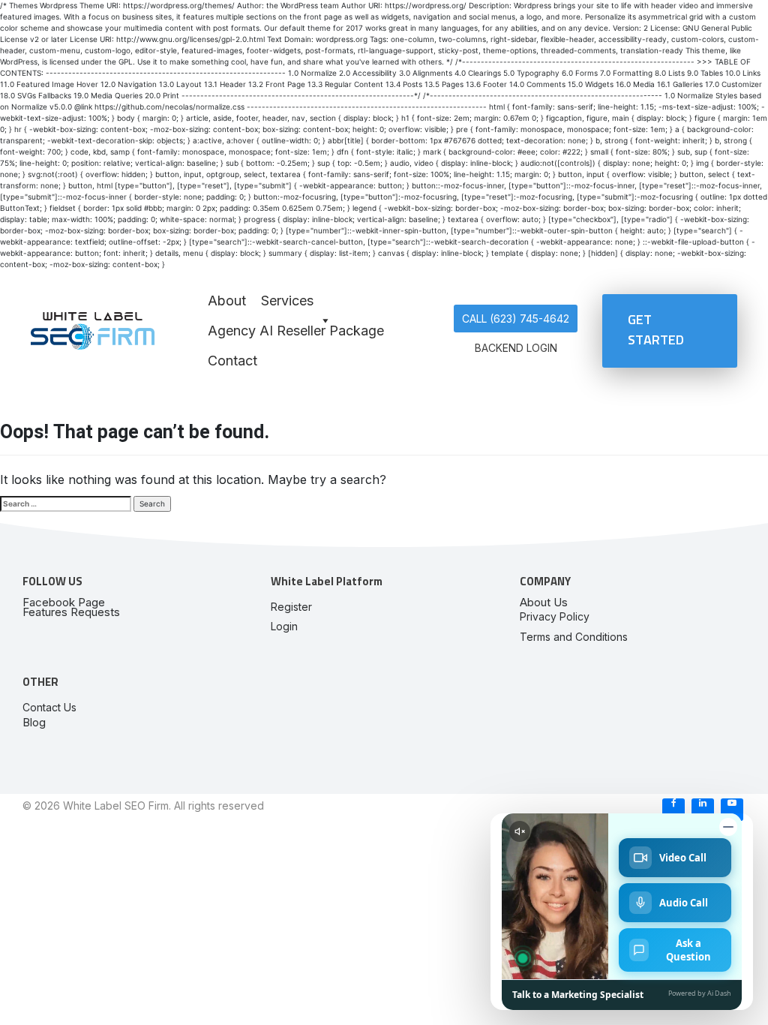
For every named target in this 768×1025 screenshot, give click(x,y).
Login (284, 626)
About (227, 300)
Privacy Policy (555, 616)
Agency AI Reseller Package (296, 330)
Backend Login (516, 347)
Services (287, 300)
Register (291, 606)
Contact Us (49, 707)
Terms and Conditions (574, 636)
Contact (232, 360)
